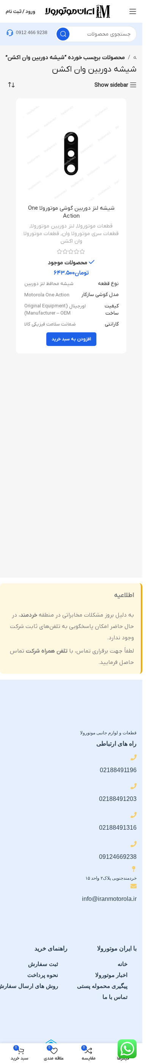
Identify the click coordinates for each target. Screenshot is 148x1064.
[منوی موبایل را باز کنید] (132, 11)
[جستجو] (63, 34)
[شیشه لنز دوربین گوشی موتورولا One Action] (71, 153)
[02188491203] (134, 786)
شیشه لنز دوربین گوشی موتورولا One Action (71, 212)
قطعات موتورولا (95, 226)
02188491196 (118, 770)
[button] (71, 339)
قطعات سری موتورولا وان (90, 233)
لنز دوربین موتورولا (52, 226)
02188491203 (118, 799)
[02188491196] (134, 757)
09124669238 (118, 857)
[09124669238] (134, 844)
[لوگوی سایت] (77, 11)
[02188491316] (134, 815)
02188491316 (118, 827)
